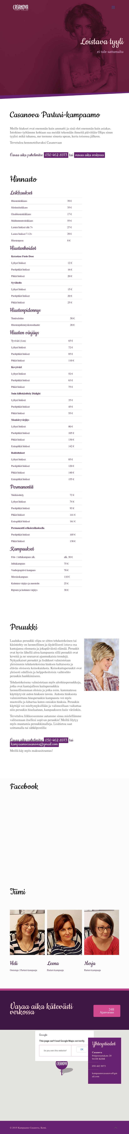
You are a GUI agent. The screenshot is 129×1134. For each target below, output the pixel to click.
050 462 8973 (99, 1065)
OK (81, 1049)
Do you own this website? (55, 1051)
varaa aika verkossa (89, 155)
